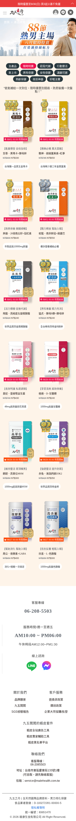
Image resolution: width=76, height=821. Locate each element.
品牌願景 (20, 699)
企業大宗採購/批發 (56, 711)
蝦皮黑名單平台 (38, 742)
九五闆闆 (20, 705)
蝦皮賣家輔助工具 (38, 736)
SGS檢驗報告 (20, 711)
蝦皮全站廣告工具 (38, 730)
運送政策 (56, 705)
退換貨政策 (56, 699)
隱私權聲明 (38, 807)
